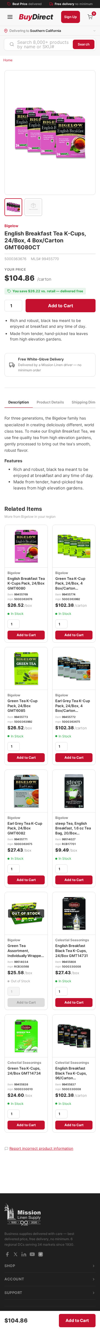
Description (18, 402)
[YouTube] (32, 1254)
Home (7, 60)
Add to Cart (60, 305)
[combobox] (38, 44)
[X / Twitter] (15, 1254)
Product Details (50, 402)
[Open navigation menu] (10, 17)
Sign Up (70, 17)
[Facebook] (7, 1254)
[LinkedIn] (24, 1254)
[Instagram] (40, 1254)
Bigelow (11, 226)
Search (83, 44)
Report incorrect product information (41, 1148)
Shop (9, 1265)
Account (14, 1279)
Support (13, 1292)
